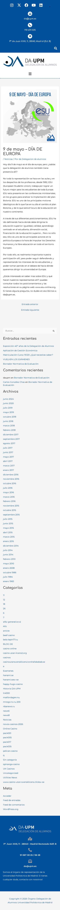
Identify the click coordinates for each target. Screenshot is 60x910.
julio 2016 (8, 488)
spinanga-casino (11, 764)
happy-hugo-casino (13, 684)
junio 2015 (8, 523)
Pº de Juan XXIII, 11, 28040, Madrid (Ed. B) (30, 41)
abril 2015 (8, 532)
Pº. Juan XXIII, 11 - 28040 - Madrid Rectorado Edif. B (30, 844)
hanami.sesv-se (10, 679)
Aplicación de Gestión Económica (20, 350)
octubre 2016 (9, 483)
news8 (6, 715)
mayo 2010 (8, 563)
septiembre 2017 (11, 439)
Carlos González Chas (14, 382)
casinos (7, 657)
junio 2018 (8, 421)
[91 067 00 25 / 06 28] (30, 850)
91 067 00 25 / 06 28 (30, 855)
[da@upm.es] (30, 14)
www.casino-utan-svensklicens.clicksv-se (23, 782)
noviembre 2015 (11, 506)
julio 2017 (7, 448)
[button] (30, 74)
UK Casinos (9, 769)
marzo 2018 (9, 425)
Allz (5, 626)
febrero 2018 (9, 430)
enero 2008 (9, 568)
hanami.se (8, 675)
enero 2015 (8, 541)
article (6, 631)
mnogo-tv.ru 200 (11, 702)
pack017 (7, 742)
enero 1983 (8, 581)
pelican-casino (10, 751)
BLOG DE (8, 644)
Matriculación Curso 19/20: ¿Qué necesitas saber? (28, 355)
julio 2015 (7, 519)
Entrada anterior (30, 304)
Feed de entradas (11, 800)
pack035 (7, 746)
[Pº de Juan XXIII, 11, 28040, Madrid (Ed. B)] (30, 36)
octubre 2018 (9, 417)
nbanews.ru (9, 706)
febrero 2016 (9, 501)
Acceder (7, 796)
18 (4, 604)
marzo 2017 (9, 465)
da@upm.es (30, 19)
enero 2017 (8, 470)
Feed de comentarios (14, 805)
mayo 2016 (8, 492)
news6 (6, 711)
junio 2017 (8, 452)
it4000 (6, 693)
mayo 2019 (8, 412)
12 (4, 600)
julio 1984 (8, 577)
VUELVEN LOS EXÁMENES (16, 359)
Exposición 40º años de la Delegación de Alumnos (28, 346)
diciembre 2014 (10, 546)
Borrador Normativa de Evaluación (20, 364)
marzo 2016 (9, 497)
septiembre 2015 (11, 514)
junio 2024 (8, 399)
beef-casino (9, 635)
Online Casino (10, 729)
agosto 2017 (9, 443)
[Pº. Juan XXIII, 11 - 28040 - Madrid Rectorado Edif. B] (30, 839)
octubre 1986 (9, 572)
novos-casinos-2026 (13, 724)
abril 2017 (8, 461)
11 (4, 595)
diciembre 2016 (10, 474)
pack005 (7, 737)
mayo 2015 (8, 528)
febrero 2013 (9, 559)
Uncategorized (10, 773)
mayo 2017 (8, 457)
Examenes (8, 671)
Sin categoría (10, 760)
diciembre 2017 (10, 434)
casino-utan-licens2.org (15, 653)
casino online (9, 648)
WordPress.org (10, 809)
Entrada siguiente (30, 310)
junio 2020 (8, 403)
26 (4, 608)
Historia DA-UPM (12, 688)
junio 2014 (8, 554)
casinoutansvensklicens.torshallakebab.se (24, 662)
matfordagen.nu (11, 697)
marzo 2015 (9, 537)
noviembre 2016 (11, 479)
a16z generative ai (12, 622)
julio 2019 (8, 408)
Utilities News (10, 777)
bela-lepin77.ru (10, 639)
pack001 (7, 733)
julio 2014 (8, 550)
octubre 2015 (9, 510)
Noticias (8, 159)
